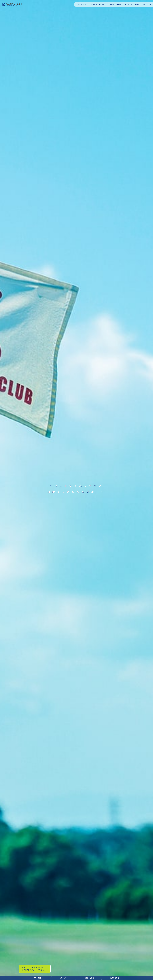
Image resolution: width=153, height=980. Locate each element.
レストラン (128, 4)
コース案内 (110, 4)
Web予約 (37, 978)
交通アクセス (147, 4)
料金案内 (119, 4)
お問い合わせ (89, 978)
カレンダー (63, 978)
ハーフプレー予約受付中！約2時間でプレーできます (33, 968)
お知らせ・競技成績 (97, 4)
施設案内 (137, 4)
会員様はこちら (115, 978)
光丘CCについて (83, 4)
